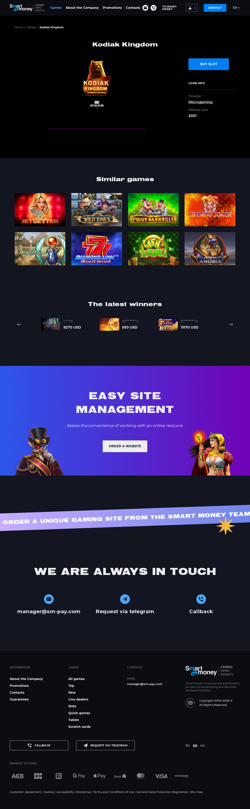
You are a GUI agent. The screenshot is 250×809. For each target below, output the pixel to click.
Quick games (79, 713)
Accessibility (65, 792)
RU (188, 745)
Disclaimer (83, 792)
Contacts (133, 8)
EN (195, 745)
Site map (196, 792)
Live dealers (78, 699)
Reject (186, 804)
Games (56, 8)
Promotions (112, 8)
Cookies (48, 792)
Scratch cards (79, 727)
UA (202, 745)
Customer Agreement (25, 792)
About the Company (82, 8)
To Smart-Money (169, 8)
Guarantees (19, 699)
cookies (74, 804)
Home (19, 27)
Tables (73, 720)
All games (76, 679)
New (72, 692)
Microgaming (200, 102)
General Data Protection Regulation (162, 792)
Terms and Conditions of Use (113, 792)
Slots (72, 706)
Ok (171, 804)
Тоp (71, 686)
